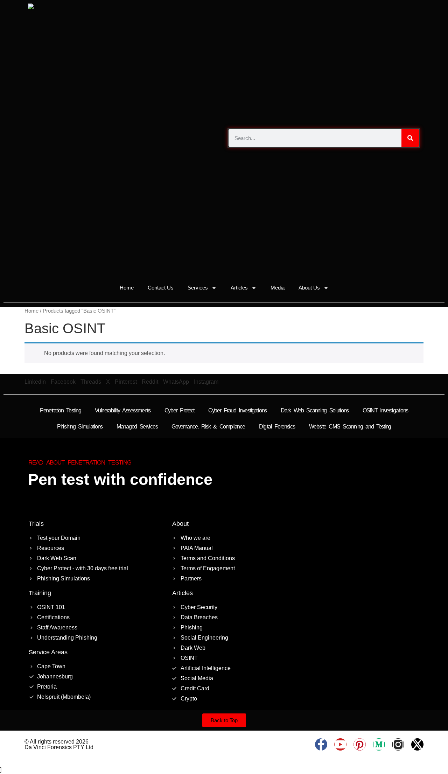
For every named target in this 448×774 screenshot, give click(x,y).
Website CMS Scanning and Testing (350, 427)
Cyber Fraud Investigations (237, 410)
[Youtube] (340, 744)
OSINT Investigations (385, 410)
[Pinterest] (360, 744)
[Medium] (379, 744)
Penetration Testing (60, 410)
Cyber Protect (179, 410)
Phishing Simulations (80, 427)
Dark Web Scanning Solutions (315, 410)
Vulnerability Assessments (122, 410)
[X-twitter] (417, 744)
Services (198, 288)
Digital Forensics (277, 427)
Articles (239, 288)
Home (127, 288)
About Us (309, 288)
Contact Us (161, 288)
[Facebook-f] (321, 744)
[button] (35, 382)
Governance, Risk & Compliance (208, 427)
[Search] (410, 138)
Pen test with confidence (120, 479)
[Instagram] (398, 744)
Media (278, 288)
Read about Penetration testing (79, 462)
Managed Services (137, 427)
